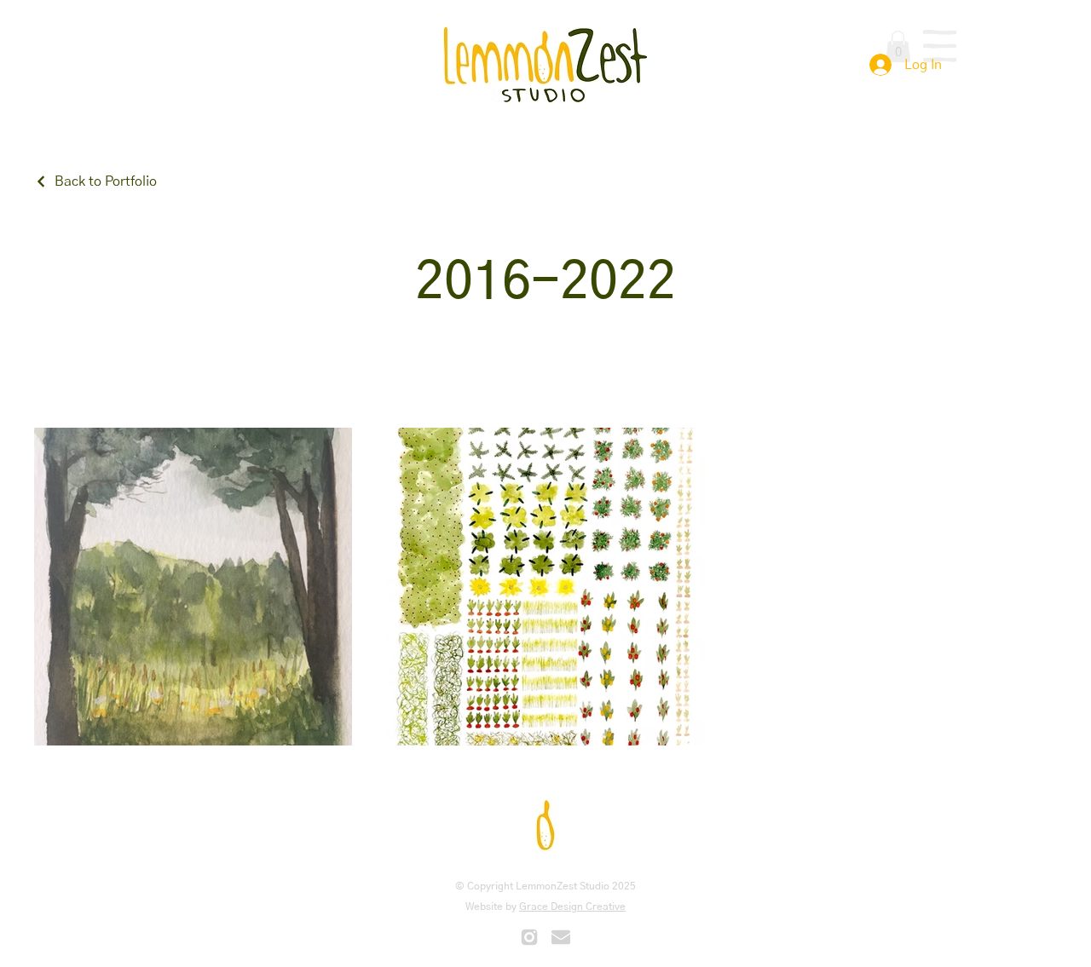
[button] (898, 46)
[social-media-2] (529, 937)
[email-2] (560, 937)
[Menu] (939, 46)
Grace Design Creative (572, 906)
